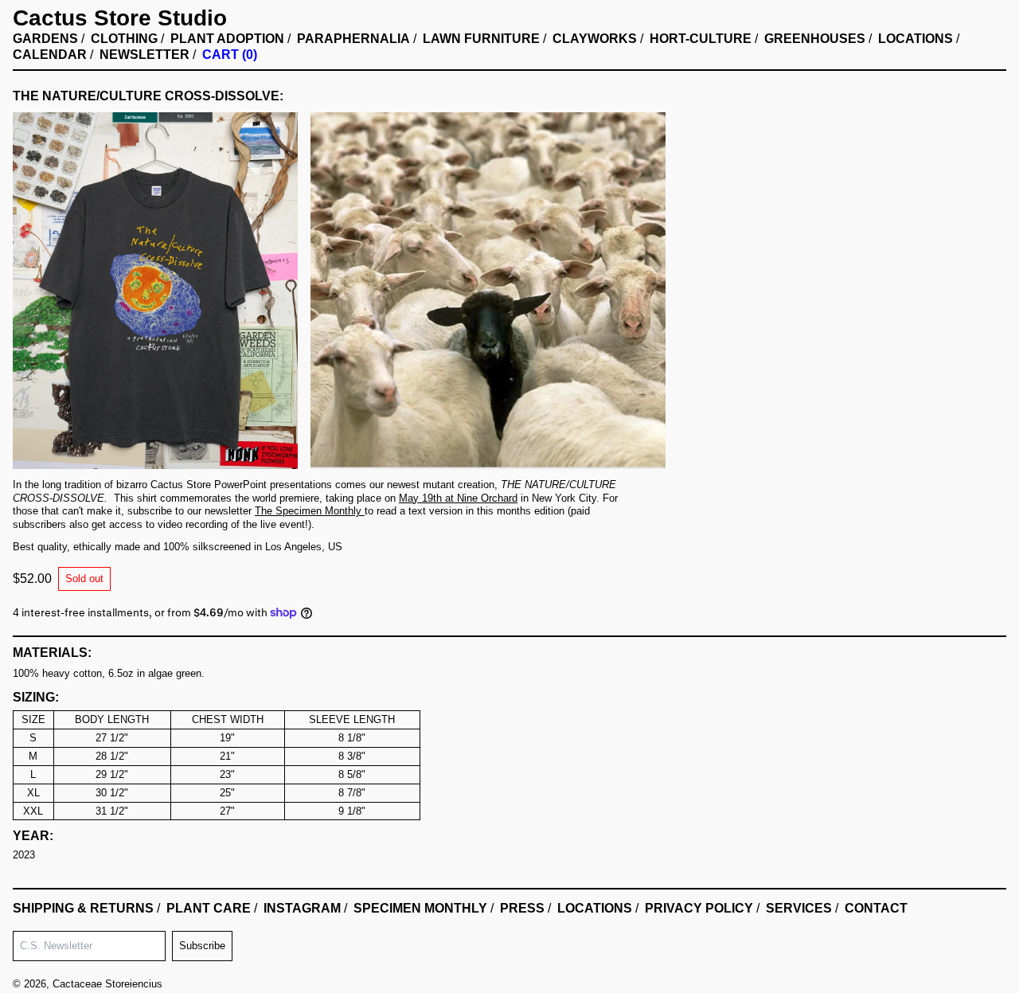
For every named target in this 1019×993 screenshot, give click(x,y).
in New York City (497, 498)
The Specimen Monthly (308, 511)
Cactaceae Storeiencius (107, 984)
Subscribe (202, 946)
